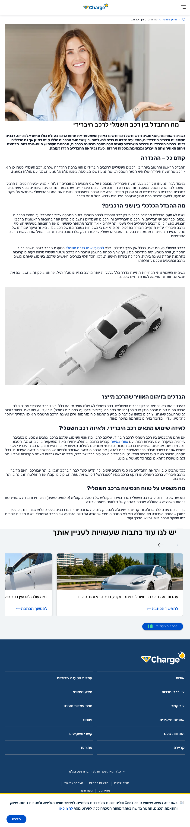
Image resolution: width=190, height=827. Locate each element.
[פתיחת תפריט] (183, 7)
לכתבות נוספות (166, 626)
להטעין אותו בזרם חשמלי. (85, 248)
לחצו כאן (66, 808)
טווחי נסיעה (119, 441)
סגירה (16, 819)
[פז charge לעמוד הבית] (95, 659)
